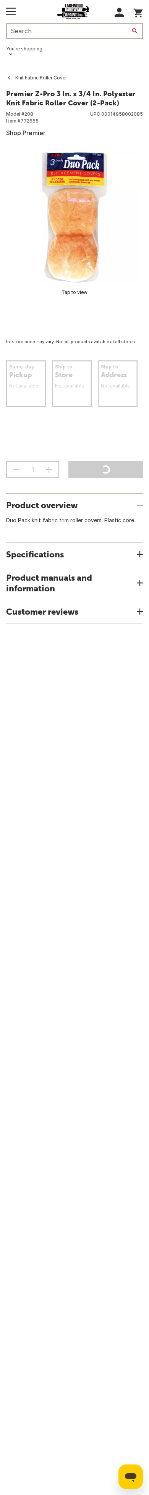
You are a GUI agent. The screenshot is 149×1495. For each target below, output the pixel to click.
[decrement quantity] (16, 469)
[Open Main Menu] (11, 11)
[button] (119, 12)
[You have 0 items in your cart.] (138, 12)
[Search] (134, 30)
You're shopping (24, 49)
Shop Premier (25, 133)
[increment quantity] (49, 469)
